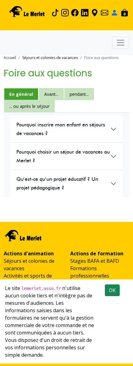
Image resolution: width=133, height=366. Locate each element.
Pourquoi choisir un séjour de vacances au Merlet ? (63, 156)
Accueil (10, 57)
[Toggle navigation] (120, 42)
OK (112, 290)
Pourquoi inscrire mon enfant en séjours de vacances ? (60, 129)
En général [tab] (21, 94)
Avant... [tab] (51, 94)
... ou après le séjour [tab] (29, 106)
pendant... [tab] (79, 94)
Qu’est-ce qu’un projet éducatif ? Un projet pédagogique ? (57, 183)
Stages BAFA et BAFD (94, 260)
